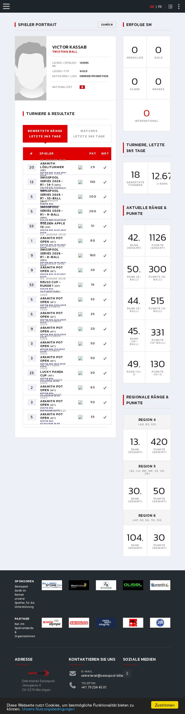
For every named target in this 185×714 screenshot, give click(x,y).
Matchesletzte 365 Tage (89, 134)
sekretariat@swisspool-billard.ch (105, 675)
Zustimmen (164, 705)
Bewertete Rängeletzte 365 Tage (45, 134)
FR (160, 7)
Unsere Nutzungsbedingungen (48, 709)
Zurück (107, 25)
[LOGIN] (170, 7)
